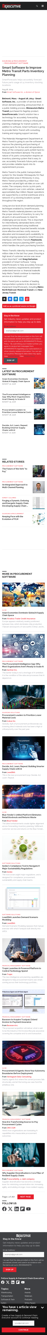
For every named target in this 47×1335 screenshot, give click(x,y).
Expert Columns (9, 498)
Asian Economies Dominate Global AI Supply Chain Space (16, 380)
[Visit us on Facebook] (4, 1209)
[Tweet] (21, 299)
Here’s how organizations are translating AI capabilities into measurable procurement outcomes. (20, 1133)
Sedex (9, 872)
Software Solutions (11, 863)
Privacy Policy (29, 356)
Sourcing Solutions (11, 712)
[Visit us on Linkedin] (16, 1209)
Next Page (25, 1197)
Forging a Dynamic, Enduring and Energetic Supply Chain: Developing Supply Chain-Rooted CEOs (15, 503)
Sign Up (11, 360)
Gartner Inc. (12, 670)
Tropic (9, 974)
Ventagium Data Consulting (19, 1077)
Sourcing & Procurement (14, 61)
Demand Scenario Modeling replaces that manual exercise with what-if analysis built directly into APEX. (22, 928)
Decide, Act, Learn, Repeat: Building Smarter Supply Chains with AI (15, 427)
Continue (23, 1330)
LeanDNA (11, 772)
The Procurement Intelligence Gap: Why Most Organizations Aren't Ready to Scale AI (16, 396)
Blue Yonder (12, 821)
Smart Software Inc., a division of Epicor (23, 92)
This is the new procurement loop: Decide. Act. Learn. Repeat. (21, 776)
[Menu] (42, 6)
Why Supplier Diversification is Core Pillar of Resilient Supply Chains (23, 1174)
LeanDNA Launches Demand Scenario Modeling (20, 918)
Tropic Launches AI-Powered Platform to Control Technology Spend (21, 969)
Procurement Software (16, 63)
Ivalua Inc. (11, 721)
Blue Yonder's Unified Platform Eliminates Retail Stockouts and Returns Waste (21, 816)
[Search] (37, 6)
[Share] (10, 299)
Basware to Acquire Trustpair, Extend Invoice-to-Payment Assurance (19, 1020)
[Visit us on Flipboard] (22, 1209)
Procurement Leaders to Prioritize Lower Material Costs (16, 411)
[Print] (4, 299)
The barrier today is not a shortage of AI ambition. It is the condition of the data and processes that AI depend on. (23, 675)
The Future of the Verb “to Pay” (14, 470)
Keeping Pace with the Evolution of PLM (12, 517)
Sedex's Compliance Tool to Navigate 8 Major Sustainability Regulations (21, 867)
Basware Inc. (12, 1025)
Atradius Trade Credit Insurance (21, 619)
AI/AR (4, 610)
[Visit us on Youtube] (28, 1209)
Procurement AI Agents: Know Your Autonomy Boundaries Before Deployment (23, 1072)
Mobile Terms (13, 356)
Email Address (10, 326)
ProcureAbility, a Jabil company (21, 1179)
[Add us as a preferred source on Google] (27, 299)
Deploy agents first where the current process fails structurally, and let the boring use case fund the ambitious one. (23, 1082)
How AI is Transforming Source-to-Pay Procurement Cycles (20, 1123)
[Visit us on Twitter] (10, 1209)
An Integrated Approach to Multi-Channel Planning (15, 486)
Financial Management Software (16, 965)
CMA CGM (11, 1128)
